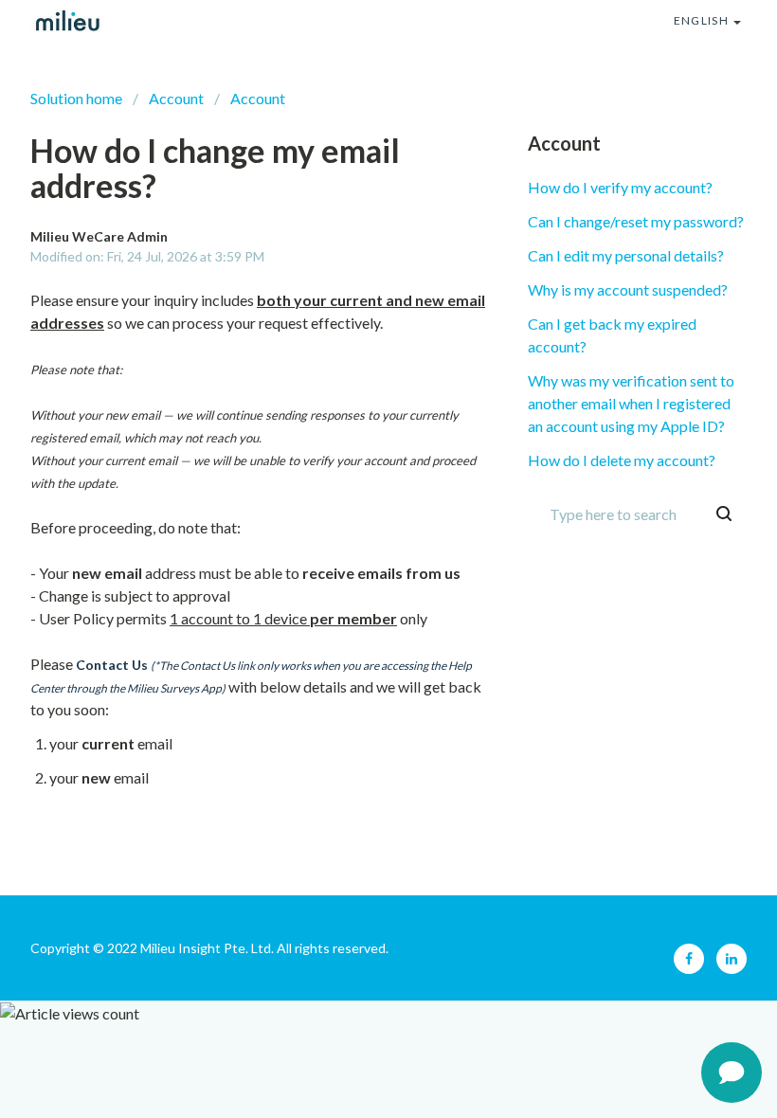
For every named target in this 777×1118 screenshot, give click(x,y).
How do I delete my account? (621, 460)
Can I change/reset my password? (636, 221)
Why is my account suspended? (628, 289)
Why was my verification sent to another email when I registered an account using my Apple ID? (631, 403)
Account (176, 98)
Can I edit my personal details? (626, 255)
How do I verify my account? (620, 187)
